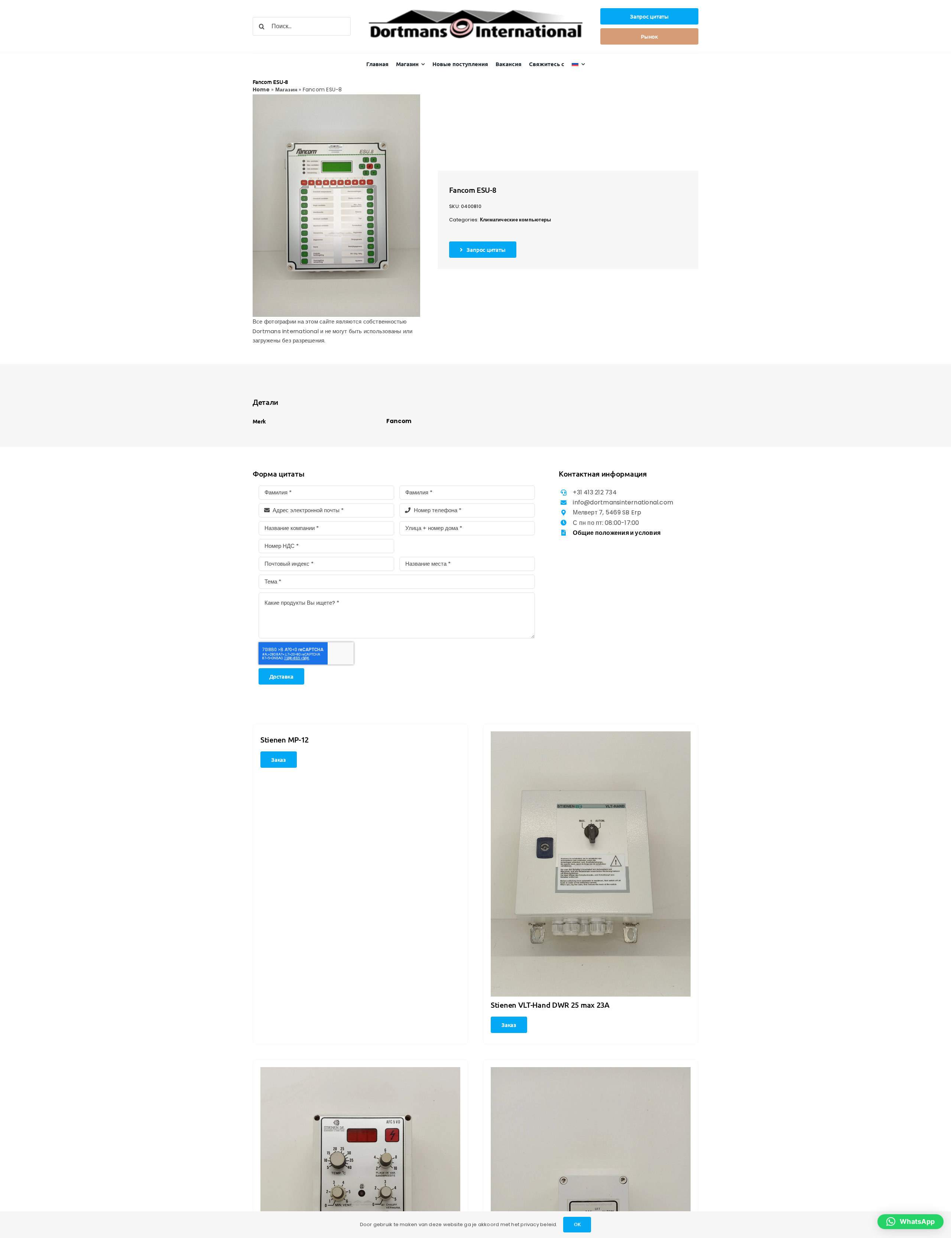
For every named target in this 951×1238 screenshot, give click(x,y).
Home (261, 89)
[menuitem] (578, 64)
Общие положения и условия (616, 533)
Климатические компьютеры (515, 219)
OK (577, 1224)
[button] (910, 1221)
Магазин (286, 89)
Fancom (398, 421)
